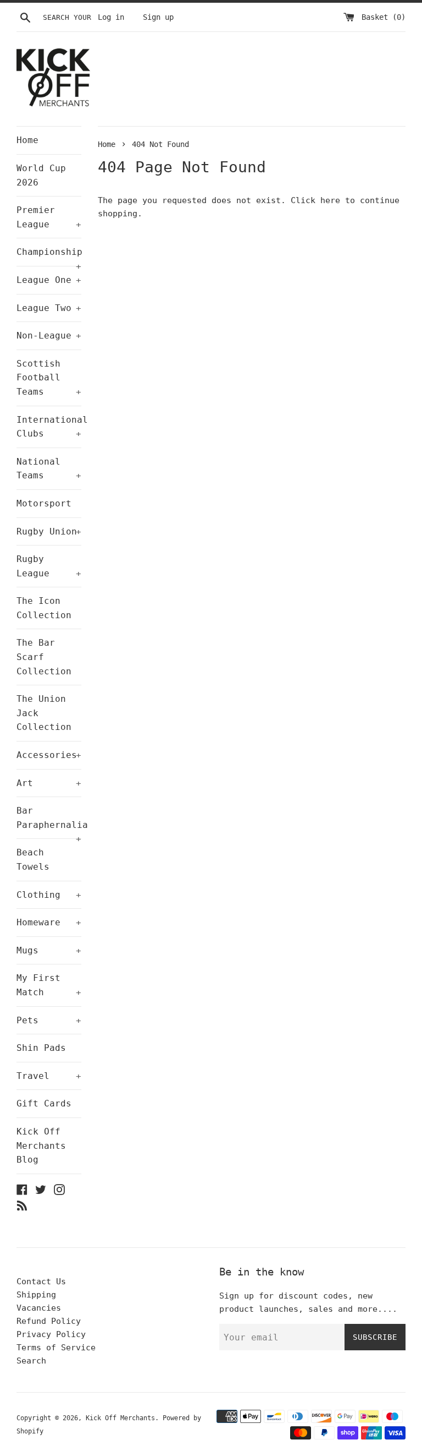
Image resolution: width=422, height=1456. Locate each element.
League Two (48, 308)
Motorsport (43, 503)
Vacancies (38, 1308)
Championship (48, 256)
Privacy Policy (51, 1334)
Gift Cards (43, 1103)
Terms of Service (56, 1348)
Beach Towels (32, 859)
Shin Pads (41, 1048)
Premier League (48, 217)
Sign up (158, 17)
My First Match (48, 985)
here (330, 200)
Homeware (48, 922)
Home (27, 140)
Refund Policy (48, 1321)
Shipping (36, 1295)
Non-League (48, 335)
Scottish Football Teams (48, 377)
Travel (48, 1076)
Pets (48, 1020)
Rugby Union (48, 531)
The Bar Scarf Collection (43, 656)
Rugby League (48, 566)
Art (48, 783)
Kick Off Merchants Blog (41, 1145)
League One (48, 280)
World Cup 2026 (41, 175)
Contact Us (41, 1281)
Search (31, 1361)
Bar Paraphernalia (48, 821)
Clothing (48, 895)
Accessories (48, 755)
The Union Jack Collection (43, 713)
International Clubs (48, 427)
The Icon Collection (43, 608)
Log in (111, 17)
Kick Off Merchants (120, 1418)
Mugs (48, 950)
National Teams (48, 468)
